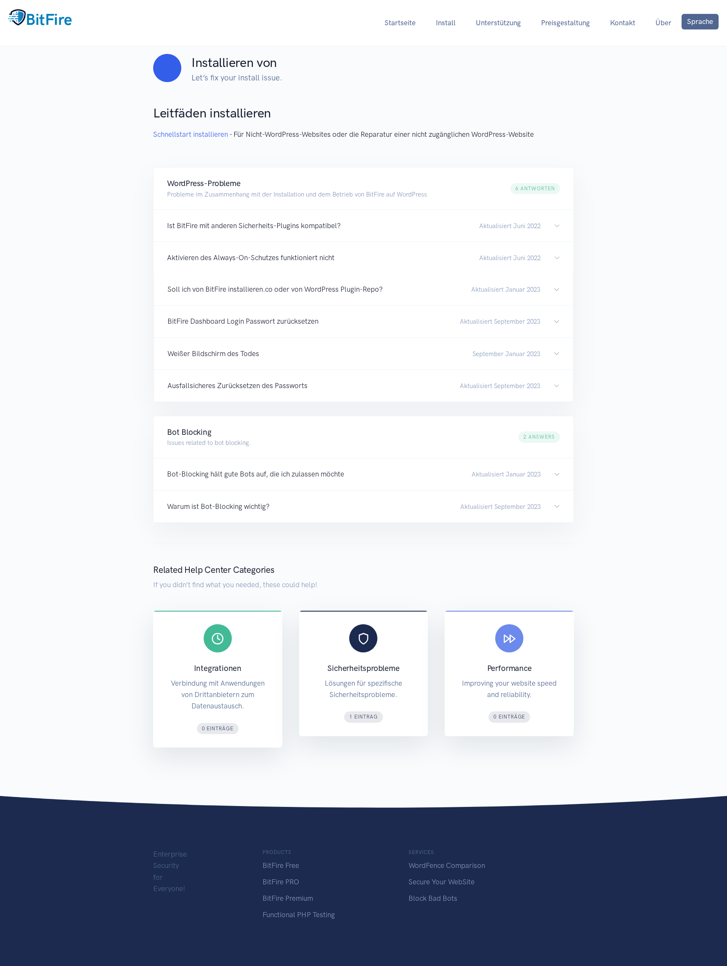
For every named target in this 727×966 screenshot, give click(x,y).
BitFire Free (281, 865)
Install (446, 23)
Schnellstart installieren (190, 134)
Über (663, 23)
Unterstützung (498, 23)
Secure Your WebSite (442, 882)
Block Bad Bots (433, 898)
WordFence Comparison (447, 865)
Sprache (700, 21)
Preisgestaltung (565, 23)
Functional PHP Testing (299, 914)
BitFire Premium (288, 898)
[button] (363, 189)
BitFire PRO (281, 882)
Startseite (400, 23)
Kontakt (622, 23)
